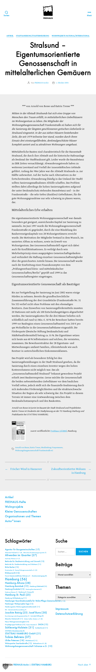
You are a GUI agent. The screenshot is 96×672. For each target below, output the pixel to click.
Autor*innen (13, 521)
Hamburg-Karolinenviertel (34, 589)
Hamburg (16, 579)
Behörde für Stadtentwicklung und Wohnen (23, 564)
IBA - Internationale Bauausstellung (15, 609)
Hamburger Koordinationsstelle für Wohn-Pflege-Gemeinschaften (35, 601)
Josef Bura (38, 612)
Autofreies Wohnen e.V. (12, 558)
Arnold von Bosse (22, 447)
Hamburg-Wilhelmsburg (16, 598)
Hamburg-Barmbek (16, 586)
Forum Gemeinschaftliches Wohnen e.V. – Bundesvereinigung (26, 576)
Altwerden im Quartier (21, 555)
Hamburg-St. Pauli (17, 595)
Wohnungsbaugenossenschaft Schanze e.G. (28, 646)
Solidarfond (41, 628)
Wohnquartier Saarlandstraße (18, 643)
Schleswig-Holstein (19, 627)
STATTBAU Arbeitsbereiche (15, 631)
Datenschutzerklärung (69, 613)
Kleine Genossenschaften (21, 511)
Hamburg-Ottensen (11, 592)
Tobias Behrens (17, 637)
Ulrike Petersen (14, 640)
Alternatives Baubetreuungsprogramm (34, 552)
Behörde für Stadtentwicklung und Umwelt (24, 561)
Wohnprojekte (14, 506)
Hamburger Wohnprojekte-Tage (19, 604)
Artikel (10, 36)
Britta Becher (12, 567)
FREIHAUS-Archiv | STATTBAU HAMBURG (32, 665)
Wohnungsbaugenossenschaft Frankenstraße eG (34, 450)
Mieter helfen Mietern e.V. (33, 619)
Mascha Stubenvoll (14, 619)
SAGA (43, 625)
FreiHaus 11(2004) (59, 430)
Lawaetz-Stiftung (37, 616)
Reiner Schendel (31, 624)
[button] (5, 666)
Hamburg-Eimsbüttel (15, 589)
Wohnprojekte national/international (71, 36)
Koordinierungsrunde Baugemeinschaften (17, 616)
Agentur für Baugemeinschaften (22, 549)
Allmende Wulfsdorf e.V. (13, 552)
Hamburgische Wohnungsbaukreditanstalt (22, 607)
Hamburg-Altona (17, 583)
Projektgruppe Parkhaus (15, 625)
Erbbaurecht (12, 573)
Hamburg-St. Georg (26, 592)
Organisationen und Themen (23, 516)
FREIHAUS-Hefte (15, 502)
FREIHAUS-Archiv (42, 83)
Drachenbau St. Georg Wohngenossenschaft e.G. (21, 570)
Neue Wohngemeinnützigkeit (17, 622)
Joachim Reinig (16, 612)
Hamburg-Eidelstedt (38, 586)
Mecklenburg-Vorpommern (52, 447)
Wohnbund (31, 640)
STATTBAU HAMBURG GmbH (23, 633)
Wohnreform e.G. (39, 643)
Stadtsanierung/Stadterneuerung (32, 36)
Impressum (62, 609)
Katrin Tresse (35, 447)
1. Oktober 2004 (62, 83)
